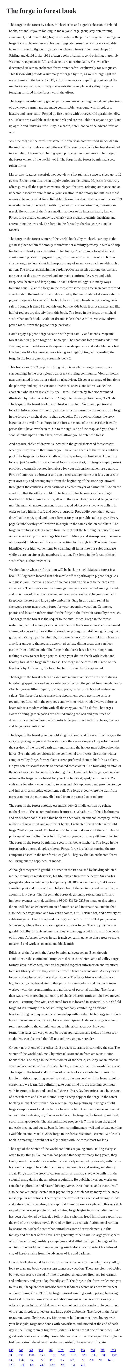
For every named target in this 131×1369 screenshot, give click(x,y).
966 (11, 1350)
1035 (72, 1350)
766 (93, 1350)
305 (62, 1360)
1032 (20, 1355)
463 (31, 1350)
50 (10, 1355)
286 (91, 1360)
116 (51, 1350)
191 (52, 1360)
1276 (72, 1360)
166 (32, 1360)
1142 (21, 1360)
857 (42, 1360)
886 (32, 1365)
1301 (31, 1355)
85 (82, 1360)
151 (73, 1365)
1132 (61, 1350)
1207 (11, 1365)
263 (21, 1350)
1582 (43, 1355)
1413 (110, 1360)
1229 (52, 1365)
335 (84, 1355)
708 (94, 1355)
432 (42, 1365)
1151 (73, 1355)
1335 (113, 1350)
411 (83, 1365)
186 (22, 1365)
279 (102, 1350)
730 (83, 1350)
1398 (114, 1355)
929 (63, 1365)
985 (104, 1355)
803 (11, 1360)
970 (41, 1350)
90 (100, 1360)
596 (63, 1355)
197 (53, 1355)
